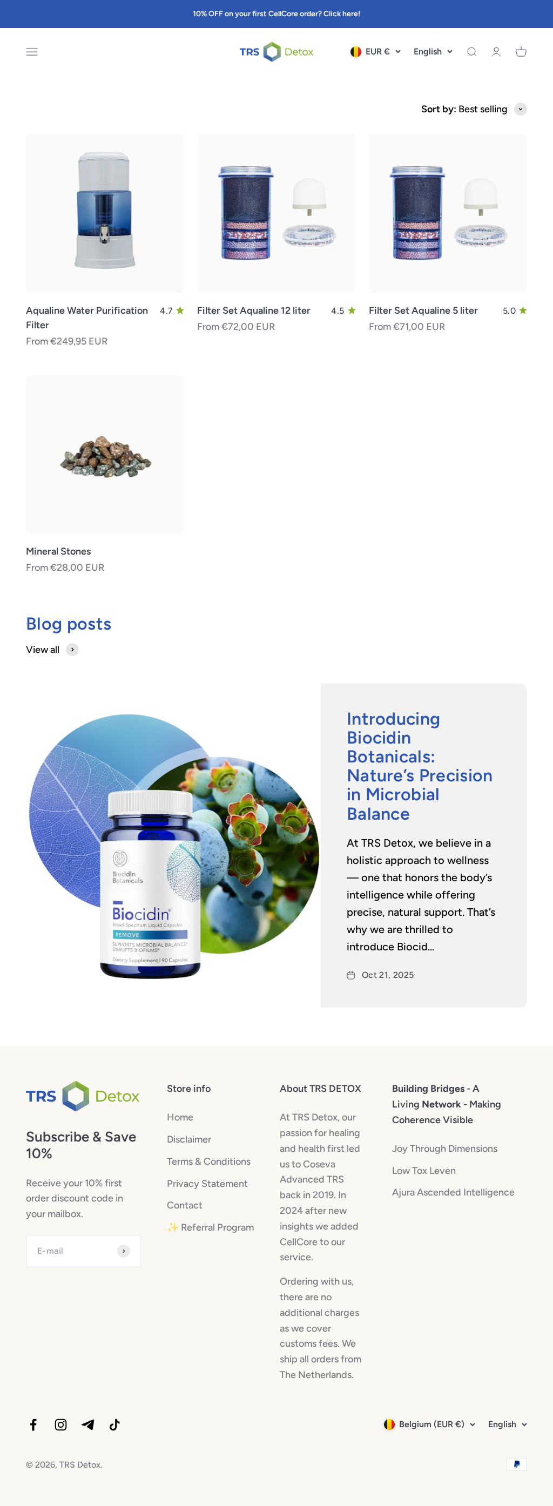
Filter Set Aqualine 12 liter (254, 310)
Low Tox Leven (424, 1171)
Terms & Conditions (209, 1161)
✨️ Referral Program (210, 1227)
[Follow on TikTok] (114, 1424)
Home (180, 1117)
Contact (185, 1205)
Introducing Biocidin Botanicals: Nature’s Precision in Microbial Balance (420, 766)
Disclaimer (189, 1139)
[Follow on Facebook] (33, 1424)
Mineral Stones (58, 551)
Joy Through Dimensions (444, 1148)
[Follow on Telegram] (88, 1424)
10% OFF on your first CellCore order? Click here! (276, 13)
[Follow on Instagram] (60, 1424)
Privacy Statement (207, 1184)
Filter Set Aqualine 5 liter (423, 310)
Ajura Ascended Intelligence (453, 1192)
